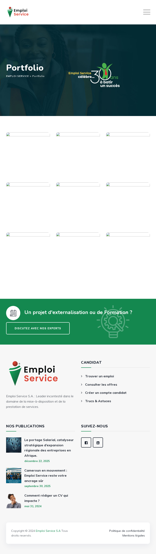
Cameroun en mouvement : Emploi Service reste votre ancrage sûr (45, 475)
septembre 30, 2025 (37, 486)
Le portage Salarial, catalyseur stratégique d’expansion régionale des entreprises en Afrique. (49, 448)
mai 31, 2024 (32, 506)
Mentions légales (133, 535)
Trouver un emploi (99, 376)
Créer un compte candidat (106, 393)
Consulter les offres (101, 384)
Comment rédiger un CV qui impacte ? (46, 498)
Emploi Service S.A (48, 531)
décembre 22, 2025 (37, 461)
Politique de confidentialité (127, 531)
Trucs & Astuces (98, 401)
